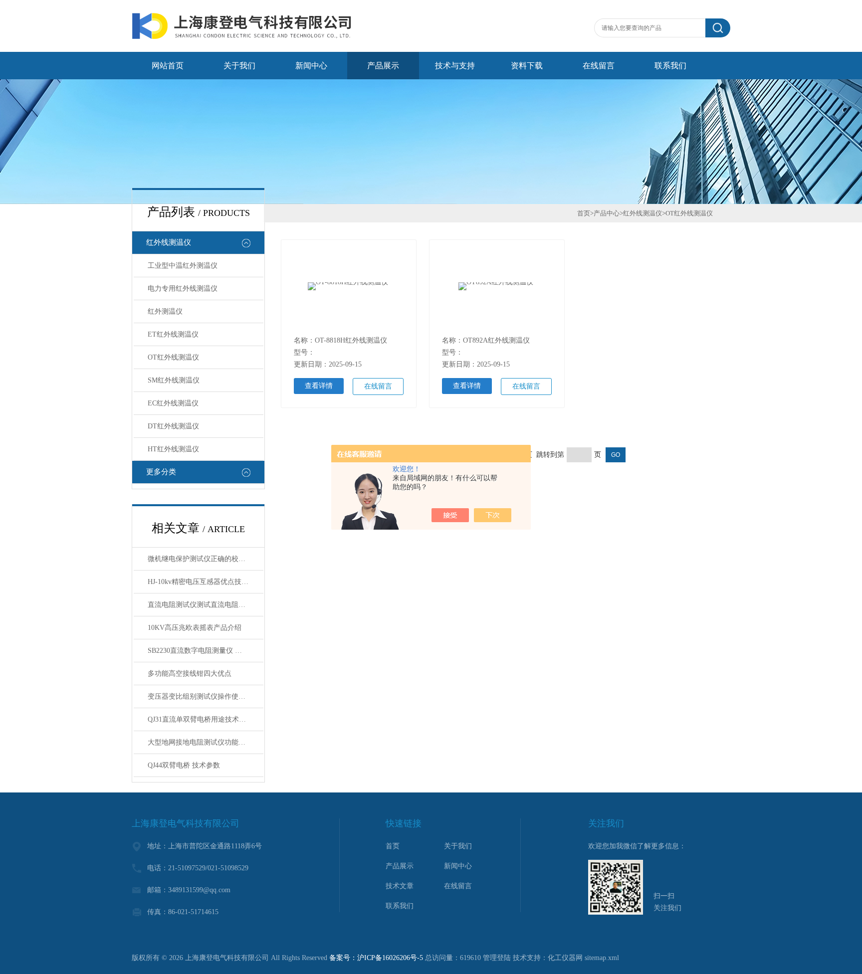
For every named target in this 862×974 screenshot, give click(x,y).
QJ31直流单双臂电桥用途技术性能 (200, 719)
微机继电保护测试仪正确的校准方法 (203, 559)
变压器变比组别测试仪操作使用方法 (203, 696)
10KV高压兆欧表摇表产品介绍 (194, 627)
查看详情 (319, 386)
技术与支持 (455, 65)
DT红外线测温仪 (173, 426)
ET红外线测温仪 (173, 334)
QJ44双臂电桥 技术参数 (184, 765)
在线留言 (599, 65)
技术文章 (400, 886)
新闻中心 (311, 65)
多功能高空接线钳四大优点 (189, 673)
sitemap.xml (602, 958)
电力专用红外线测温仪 (182, 288)
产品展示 (383, 65)
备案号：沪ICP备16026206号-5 (376, 958)
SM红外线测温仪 (174, 380)
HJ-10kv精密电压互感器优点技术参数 (205, 581)
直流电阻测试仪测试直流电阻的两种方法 (205, 604)
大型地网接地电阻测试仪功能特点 (200, 742)
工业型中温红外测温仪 (182, 265)
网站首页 (168, 65)
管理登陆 (497, 958)
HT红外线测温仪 (173, 449)
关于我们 (239, 65)
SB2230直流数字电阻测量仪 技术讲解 (205, 650)
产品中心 (607, 213)
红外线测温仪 (168, 242)
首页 (583, 213)
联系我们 (670, 65)
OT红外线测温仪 (173, 357)
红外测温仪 (165, 311)
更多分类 (161, 472)
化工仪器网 (565, 958)
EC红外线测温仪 (173, 403)
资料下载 (527, 65)
